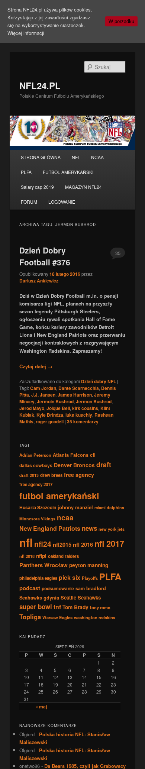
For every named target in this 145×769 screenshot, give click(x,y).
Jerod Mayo (31, 408)
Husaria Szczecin (37, 507)
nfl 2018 (27, 556)
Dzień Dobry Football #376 (44, 256)
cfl (93, 455)
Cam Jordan (43, 388)
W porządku (121, 21)
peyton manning (88, 565)
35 (117, 252)
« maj (41, 706)
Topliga (30, 616)
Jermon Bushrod (94, 401)
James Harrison (75, 394)
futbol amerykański (59, 495)
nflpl (41, 555)
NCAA (97, 157)
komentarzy (83, 421)
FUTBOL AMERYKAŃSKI (68, 172)
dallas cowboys (35, 465)
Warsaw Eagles (57, 617)
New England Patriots (49, 528)
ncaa (65, 517)
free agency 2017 (35, 484)
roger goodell (50, 421)
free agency (79, 474)
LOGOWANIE (61, 201)
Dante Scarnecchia (78, 388)
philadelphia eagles (38, 578)
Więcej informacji (25, 32)
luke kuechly (78, 414)
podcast (29, 588)
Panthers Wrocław (43, 565)
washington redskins (94, 617)
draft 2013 (29, 475)
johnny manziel (75, 507)
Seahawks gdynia (39, 597)
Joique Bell (58, 408)
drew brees (51, 475)
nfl (26, 542)
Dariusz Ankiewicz (38, 280)
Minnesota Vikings (37, 518)
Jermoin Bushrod (55, 401)
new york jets (112, 529)
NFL (76, 157)
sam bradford (90, 588)
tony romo (100, 607)
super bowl (35, 606)
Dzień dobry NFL (98, 381)
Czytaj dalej (35, 366)
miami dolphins (109, 507)
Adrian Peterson (35, 455)
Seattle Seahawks (81, 597)
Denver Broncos (74, 465)
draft (103, 464)
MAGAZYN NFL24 (83, 187)
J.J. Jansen (43, 394)
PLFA (26, 172)
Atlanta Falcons (70, 455)
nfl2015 (62, 544)
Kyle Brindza (49, 414)
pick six (69, 577)
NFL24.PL (40, 85)
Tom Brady (75, 607)
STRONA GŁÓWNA (41, 157)
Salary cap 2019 (37, 187)
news (89, 528)
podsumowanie (58, 588)
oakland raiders (63, 556)
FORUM (29, 201)
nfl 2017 (109, 543)
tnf (57, 606)
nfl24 (42, 544)
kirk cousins (85, 408)
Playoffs (90, 578)
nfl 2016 (83, 544)
